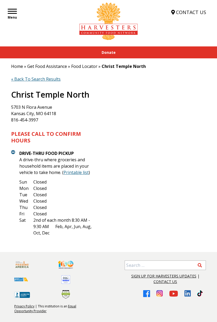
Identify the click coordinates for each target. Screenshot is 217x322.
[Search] (200, 265)
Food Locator (84, 66)
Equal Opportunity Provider (45, 308)
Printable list (76, 172)
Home (17, 66)
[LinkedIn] (187, 293)
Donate (109, 52)
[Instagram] (159, 293)
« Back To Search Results (36, 79)
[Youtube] (173, 293)
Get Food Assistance (47, 66)
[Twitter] (200, 293)
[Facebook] (146, 293)
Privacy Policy (24, 306)
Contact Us (165, 281)
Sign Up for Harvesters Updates (163, 276)
